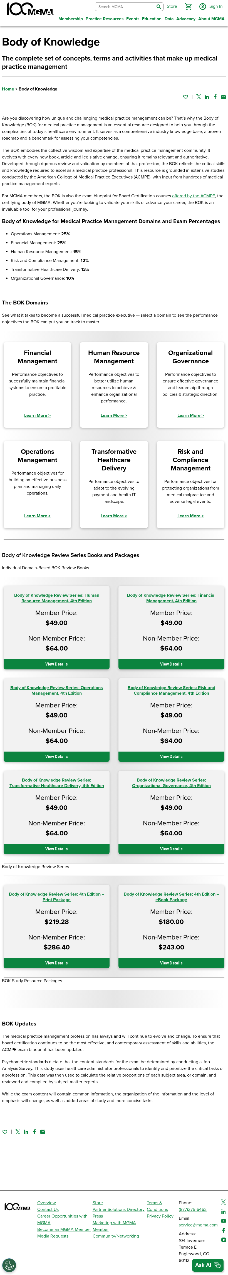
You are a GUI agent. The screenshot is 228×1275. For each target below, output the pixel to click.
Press (98, 1216)
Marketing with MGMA (114, 1223)
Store (98, 1203)
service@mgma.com (198, 1225)
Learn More (37, 415)
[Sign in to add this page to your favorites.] (185, 97)
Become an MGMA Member (64, 1229)
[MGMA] (30, 10)
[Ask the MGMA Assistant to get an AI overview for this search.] (208, 1265)
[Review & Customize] (9, 1265)
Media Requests (52, 1236)
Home (8, 89)
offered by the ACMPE (193, 196)
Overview (46, 1203)
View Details (56, 664)
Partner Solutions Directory (119, 1209)
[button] (188, 6)
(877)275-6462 (193, 1209)
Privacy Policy (160, 1216)
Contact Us (48, 1209)
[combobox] (124, 6)
